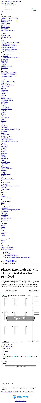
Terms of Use (4, 392)
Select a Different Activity (9, 290)
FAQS (9, 392)
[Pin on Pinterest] (9, 261)
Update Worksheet (20, 366)
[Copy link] (15, 261)
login (2, 11)
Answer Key (22, 356)
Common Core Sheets (7, 3)
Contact (13, 392)
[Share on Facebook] (7, 261)
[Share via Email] (13, 261)
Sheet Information (34, 290)
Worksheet (10, 356)
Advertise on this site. (20, 401)
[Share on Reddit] (11, 261)
